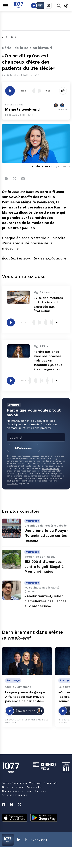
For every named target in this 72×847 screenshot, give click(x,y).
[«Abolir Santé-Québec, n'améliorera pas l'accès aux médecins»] (11, 590)
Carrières (40, 791)
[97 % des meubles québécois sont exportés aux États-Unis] (18, 297)
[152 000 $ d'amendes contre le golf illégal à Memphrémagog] (11, 559)
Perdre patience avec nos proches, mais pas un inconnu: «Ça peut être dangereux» (48, 360)
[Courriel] (23, 178)
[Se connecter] (66, 5)
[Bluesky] (11, 804)
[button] (18, 840)
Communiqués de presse (17, 791)
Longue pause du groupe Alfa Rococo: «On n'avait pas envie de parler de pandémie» (25, 696)
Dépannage (50, 783)
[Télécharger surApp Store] (14, 818)
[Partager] (63, 91)
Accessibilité (34, 787)
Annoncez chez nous (14, 795)
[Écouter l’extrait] (10, 91)
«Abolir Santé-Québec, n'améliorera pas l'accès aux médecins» (45, 601)
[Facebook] (6, 178)
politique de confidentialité (19, 481)
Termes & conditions (14, 783)
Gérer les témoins (13, 787)
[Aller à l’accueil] (18, 7)
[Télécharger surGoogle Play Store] (43, 818)
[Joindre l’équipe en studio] (49, 6)
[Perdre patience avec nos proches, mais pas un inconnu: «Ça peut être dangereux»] (18, 351)
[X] (19, 804)
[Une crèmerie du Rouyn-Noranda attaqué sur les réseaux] (11, 528)
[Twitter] (14, 178)
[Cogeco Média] (44, 769)
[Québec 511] (66, 771)
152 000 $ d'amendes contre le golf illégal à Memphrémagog (43, 566)
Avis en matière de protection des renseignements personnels (33, 469)
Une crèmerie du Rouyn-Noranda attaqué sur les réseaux (46, 535)
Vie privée (35, 783)
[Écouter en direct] (33, 5)
